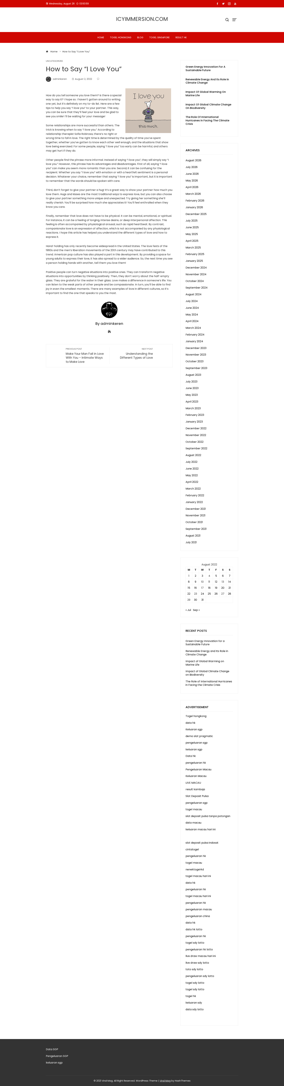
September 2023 (196, 368)
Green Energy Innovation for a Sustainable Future (205, 68)
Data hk (191, 756)
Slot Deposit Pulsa (197, 796)
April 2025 (192, 241)
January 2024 (194, 341)
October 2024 (195, 281)
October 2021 (194, 522)
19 (216, 588)
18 (209, 588)
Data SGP (52, 1049)
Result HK (181, 37)
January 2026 (194, 207)
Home (100, 37)
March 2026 (193, 194)
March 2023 (193, 408)
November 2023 (196, 355)
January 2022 (194, 502)
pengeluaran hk (196, 763)
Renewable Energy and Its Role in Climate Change (207, 81)
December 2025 (196, 214)
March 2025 (193, 247)
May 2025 (192, 234)
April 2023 (192, 401)
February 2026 (195, 200)
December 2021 (196, 509)
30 (195, 600)
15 (189, 588)
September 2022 (196, 448)
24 (202, 594)
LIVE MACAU (193, 783)
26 (216, 594)
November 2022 (196, 435)
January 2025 (194, 261)
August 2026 (193, 160)
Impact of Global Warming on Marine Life (206, 93)
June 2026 (192, 174)
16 (195, 588)
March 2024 (193, 328)
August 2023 (193, 375)
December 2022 (196, 428)
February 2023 (195, 415)
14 (229, 582)
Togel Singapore (159, 37)
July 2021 (191, 542)
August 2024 (193, 294)
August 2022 (193, 455)
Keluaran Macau (196, 776)
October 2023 (194, 361)
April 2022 (192, 482)
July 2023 (191, 381)
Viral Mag (165, 1080)
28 (229, 594)
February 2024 (195, 334)
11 (209, 582)
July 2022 (191, 462)
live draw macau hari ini (201, 956)
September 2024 (197, 288)
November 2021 (195, 515)
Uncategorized (54, 61)
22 (188, 594)
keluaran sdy (194, 1003)
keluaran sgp (194, 749)
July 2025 (192, 221)
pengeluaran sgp (197, 743)
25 (209, 594)
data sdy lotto (195, 1009)
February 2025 (195, 254)
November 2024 (196, 274)
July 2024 (192, 301)
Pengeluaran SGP (57, 1056)
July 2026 (192, 167)
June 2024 (192, 308)
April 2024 (192, 321)
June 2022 (192, 468)
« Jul (188, 610)
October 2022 (194, 442)
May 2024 (192, 314)
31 (202, 600)
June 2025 (192, 227)
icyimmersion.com (142, 19)
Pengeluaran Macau (198, 769)
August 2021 (193, 535)
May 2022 (192, 475)
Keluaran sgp (194, 729)
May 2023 (192, 395)
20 (222, 588)
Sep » (196, 610)
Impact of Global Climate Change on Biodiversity (208, 106)
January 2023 (194, 422)
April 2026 (192, 187)
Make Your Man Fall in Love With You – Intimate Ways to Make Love (85, 355)
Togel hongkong (120, 37)
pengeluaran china (198, 916)
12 (216, 582)
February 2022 (195, 495)
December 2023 (196, 348)
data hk (190, 723)
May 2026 (192, 180)
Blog (140, 37)
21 (229, 588)
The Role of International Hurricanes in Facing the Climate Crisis (207, 120)
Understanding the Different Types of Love (136, 353)
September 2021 (196, 529)
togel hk (191, 996)
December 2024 (196, 267)
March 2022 (193, 489)
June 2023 (192, 388)
